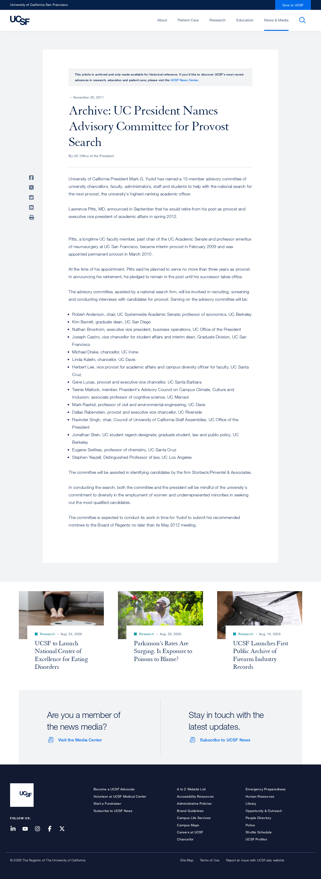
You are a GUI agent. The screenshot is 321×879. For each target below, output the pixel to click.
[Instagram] (40, 829)
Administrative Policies (194, 803)
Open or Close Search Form (302, 20)
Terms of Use (209, 860)
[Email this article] (32, 207)
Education (245, 20)
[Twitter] (64, 829)
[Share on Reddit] (32, 197)
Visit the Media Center (80, 739)
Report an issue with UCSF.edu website (255, 860)
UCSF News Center (184, 80)
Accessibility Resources (195, 796)
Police (250, 825)
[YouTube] (28, 829)
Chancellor (185, 839)
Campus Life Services (194, 818)
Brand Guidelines (190, 811)
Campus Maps (188, 825)
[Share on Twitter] (32, 187)
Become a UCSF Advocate (114, 789)
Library (251, 803)
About (162, 20)
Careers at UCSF (190, 832)
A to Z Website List (191, 789)
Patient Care (188, 20)
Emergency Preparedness (266, 789)
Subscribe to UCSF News (225, 739)
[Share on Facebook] (32, 177)
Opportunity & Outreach (264, 811)
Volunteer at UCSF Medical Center (120, 796)
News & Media (276, 20)
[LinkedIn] (15, 829)
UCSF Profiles (256, 839)
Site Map (186, 860)
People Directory (258, 818)
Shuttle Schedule (259, 832)
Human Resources (260, 796)
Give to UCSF (293, 5)
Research (217, 20)
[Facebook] (52, 829)
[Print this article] (32, 217)
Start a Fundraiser (107, 803)
